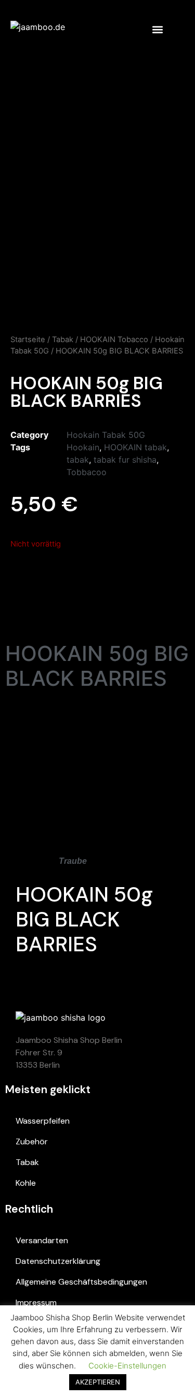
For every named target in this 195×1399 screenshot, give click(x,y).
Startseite (27, 339)
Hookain (83, 447)
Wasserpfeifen (43, 1120)
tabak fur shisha (125, 459)
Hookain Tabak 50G (106, 435)
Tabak (62, 339)
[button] (157, 29)
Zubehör (32, 1141)
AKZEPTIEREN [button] (97, 1382)
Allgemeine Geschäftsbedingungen (81, 1281)
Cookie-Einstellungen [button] (127, 1366)
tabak (78, 459)
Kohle (26, 1182)
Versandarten (42, 1240)
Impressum (36, 1302)
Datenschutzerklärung (58, 1261)
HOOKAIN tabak (135, 447)
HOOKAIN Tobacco (114, 339)
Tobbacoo (87, 472)
